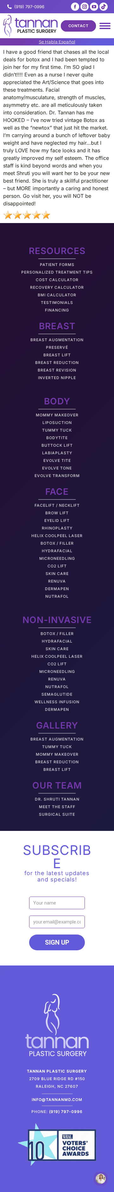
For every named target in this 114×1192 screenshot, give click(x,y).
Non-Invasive (57, 619)
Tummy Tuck (57, 430)
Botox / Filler (57, 543)
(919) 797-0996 (29, 6)
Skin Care (57, 573)
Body (57, 401)
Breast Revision (57, 370)
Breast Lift (57, 355)
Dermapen (57, 588)
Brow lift (57, 513)
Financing (57, 310)
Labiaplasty (57, 453)
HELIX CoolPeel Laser (57, 535)
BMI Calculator (57, 295)
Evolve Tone (57, 468)
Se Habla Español (57, 41)
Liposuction (57, 422)
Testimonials (57, 302)
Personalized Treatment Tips (57, 272)
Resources (57, 250)
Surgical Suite (57, 814)
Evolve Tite (57, 460)
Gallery (57, 725)
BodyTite (57, 437)
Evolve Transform (57, 475)
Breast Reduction (57, 362)
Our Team (57, 785)
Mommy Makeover (57, 415)
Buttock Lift (57, 445)
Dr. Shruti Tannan (57, 799)
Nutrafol (57, 596)
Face (57, 491)
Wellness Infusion (57, 701)
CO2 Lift (57, 566)
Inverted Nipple (57, 377)
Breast (57, 326)
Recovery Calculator (57, 287)
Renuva (57, 581)
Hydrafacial (57, 550)
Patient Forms (57, 264)
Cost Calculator (57, 279)
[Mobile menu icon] (105, 25)
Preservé (57, 347)
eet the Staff (59, 806)
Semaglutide (57, 694)
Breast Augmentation (57, 339)
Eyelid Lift (57, 520)
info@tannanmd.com (57, 1099)
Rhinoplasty (57, 528)
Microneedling (57, 558)
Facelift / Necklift (57, 505)
